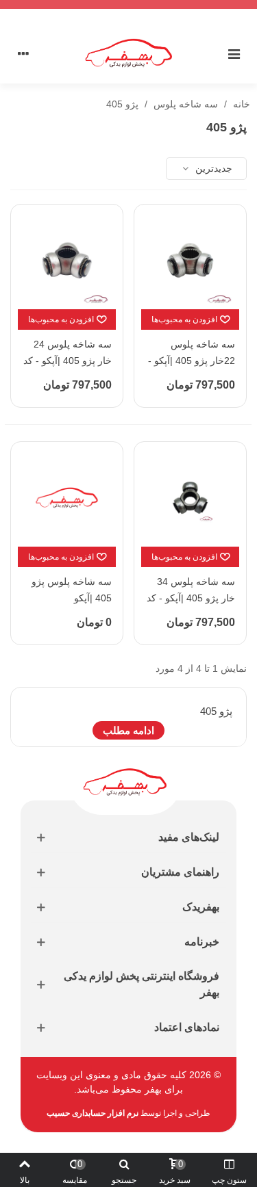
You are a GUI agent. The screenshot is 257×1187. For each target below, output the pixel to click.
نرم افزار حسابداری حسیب (92, 1113)
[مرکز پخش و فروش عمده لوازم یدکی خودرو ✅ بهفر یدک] (128, 53)
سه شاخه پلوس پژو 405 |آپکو (72, 589)
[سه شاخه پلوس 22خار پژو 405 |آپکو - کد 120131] (190, 260)
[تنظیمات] (23, 53)
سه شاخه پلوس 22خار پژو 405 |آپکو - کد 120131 (191, 360)
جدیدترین (212, 168)
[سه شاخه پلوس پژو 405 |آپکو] (67, 498)
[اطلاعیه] (128, 4)
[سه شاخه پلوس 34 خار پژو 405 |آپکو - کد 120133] (190, 498)
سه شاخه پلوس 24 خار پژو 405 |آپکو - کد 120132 (67, 360)
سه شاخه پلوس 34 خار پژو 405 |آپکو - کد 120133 (191, 598)
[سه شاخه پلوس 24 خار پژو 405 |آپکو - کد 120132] (67, 260)
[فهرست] (234, 53)
